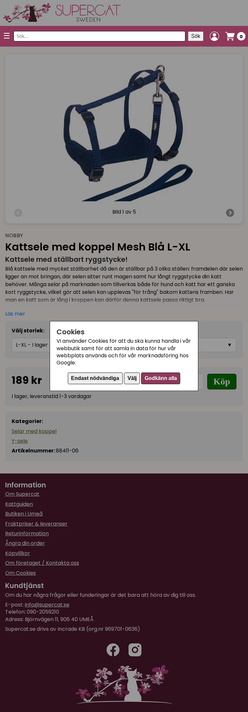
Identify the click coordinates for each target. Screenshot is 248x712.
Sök (195, 36)
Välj (132, 378)
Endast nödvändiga (95, 378)
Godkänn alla (161, 378)
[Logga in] (214, 36)
